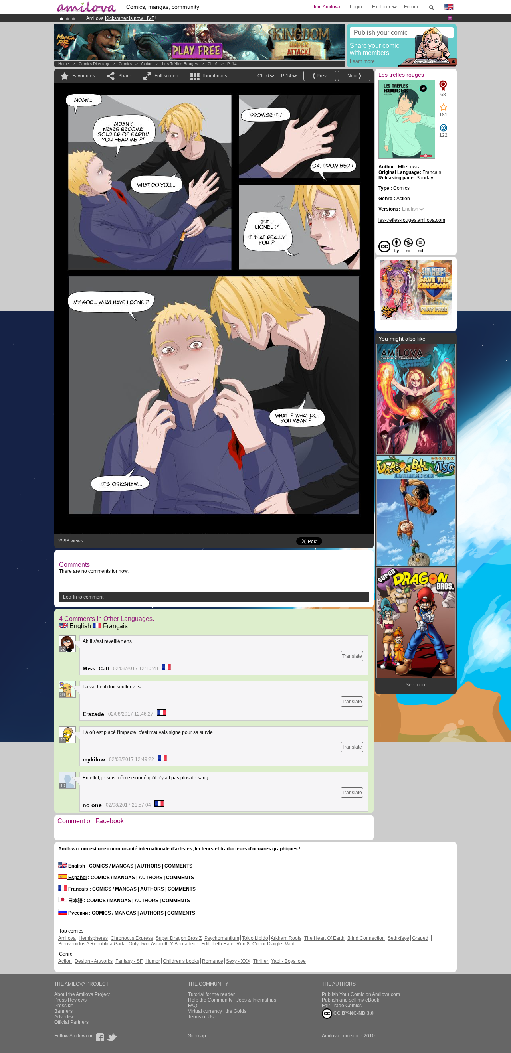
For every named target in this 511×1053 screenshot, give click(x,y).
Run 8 (243, 944)
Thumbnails (214, 76)
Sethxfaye (398, 938)
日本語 (75, 900)
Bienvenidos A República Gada (92, 944)
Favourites (83, 76)
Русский (77, 913)
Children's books (181, 961)
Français (114, 626)
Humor (152, 961)
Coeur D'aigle (267, 944)
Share (124, 76)
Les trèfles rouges (180, 63)
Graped (420, 938)
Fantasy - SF (129, 961)
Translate (352, 656)
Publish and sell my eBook (350, 1000)
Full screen (166, 76)
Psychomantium (221, 938)
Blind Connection (366, 938)
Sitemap (197, 1036)
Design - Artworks (94, 961)
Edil (205, 944)
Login (356, 7)
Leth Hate (223, 944)
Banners (63, 1011)
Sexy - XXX (238, 961)
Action (147, 63)
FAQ (192, 1005)
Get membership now (219, 18)
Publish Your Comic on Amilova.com (361, 994)
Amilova (67, 938)
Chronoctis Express (132, 938)
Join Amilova (326, 7)
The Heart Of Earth (324, 938)
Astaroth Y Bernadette (174, 944)
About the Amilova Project (82, 994)
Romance (212, 961)
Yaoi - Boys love (288, 961)
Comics (125, 63)
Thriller (261, 961)
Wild (290, 944)
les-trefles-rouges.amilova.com (411, 220)
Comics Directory (94, 63)
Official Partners (71, 1022)
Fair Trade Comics (342, 1005)
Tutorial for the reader (211, 994)
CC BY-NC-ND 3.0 (353, 1013)
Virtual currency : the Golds (217, 1011)
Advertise (64, 1016)
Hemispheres (93, 938)
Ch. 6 (213, 63)
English (79, 626)
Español (77, 877)
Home (63, 63)
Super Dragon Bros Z (179, 938)
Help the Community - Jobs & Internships (232, 1000)
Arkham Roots (286, 938)
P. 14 (232, 63)
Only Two (139, 944)
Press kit (63, 1005)
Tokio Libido (255, 938)
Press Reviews (70, 1000)
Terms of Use (202, 1016)
